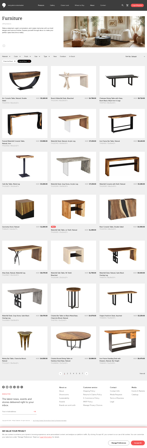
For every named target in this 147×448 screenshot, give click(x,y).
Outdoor (63, 56)
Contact (103, 5)
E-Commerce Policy (91, 398)
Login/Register (137, 5)
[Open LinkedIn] (14, 387)
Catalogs (135, 395)
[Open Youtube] (7, 387)
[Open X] (21, 387)
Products (41, 5)
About (92, 5)
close (15, 61)
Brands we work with (67, 405)
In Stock (72, 56)
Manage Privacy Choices (92, 405)
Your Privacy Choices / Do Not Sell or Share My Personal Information (50, 420)
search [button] (122, 5)
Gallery (52, 5)
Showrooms (64, 395)
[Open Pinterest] (10, 387)
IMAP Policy (88, 402)
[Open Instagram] (18, 387)
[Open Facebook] (3, 387)
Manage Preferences (118, 443)
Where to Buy (79, 5)
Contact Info (115, 391)
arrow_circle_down (4, 45)
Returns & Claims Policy (92, 395)
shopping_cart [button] (127, 5)
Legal (112, 402)
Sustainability (64, 398)
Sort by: (128, 56)
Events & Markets (138, 391)
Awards (62, 402)
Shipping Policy (89, 391)
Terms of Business (117, 398)
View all (142, 373)
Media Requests (116, 395)
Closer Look (65, 5)
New (55, 56)
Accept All (138, 443)
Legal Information (46, 437)
